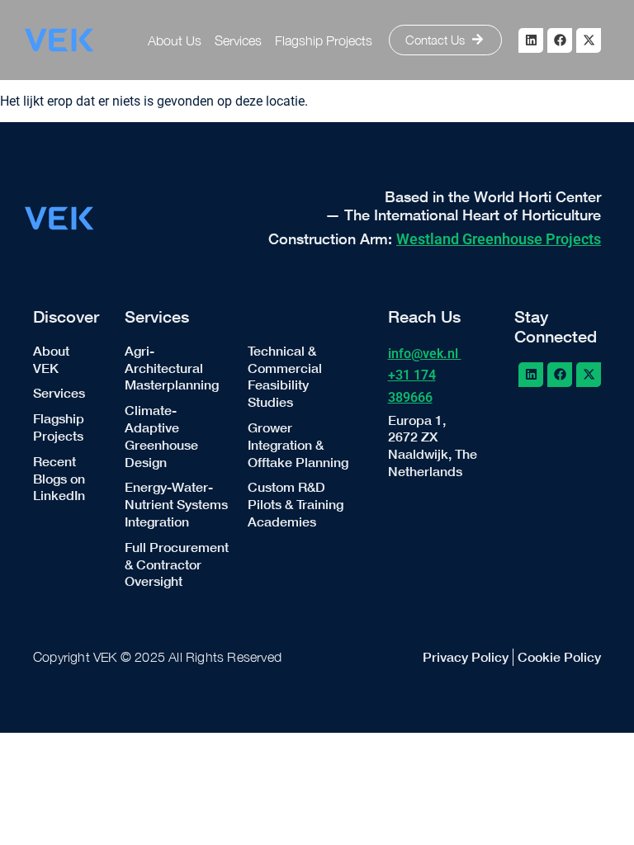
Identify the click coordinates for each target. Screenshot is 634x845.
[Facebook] (559, 40)
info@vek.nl (424, 353)
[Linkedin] (530, 40)
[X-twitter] (588, 40)
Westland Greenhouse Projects (498, 239)
